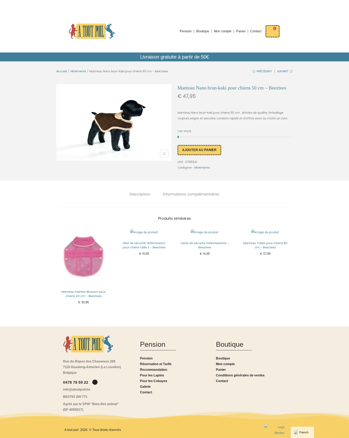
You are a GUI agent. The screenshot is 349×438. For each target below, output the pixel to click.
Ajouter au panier (199, 150)
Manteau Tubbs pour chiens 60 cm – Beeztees (265, 245)
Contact (255, 31)
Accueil (61, 71)
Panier (241, 31)
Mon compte (222, 31)
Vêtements (78, 71)
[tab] (140, 194)
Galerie (145, 386)
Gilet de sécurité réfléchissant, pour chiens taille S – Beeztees (144, 245)
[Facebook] (94, 382)
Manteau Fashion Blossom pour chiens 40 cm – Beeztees (84, 294)
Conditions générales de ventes (240, 375)
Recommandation (153, 369)
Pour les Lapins (152, 375)
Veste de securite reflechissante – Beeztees (205, 245)
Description (140, 194)
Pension (186, 31)
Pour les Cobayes (153, 381)
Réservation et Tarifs (155, 364)
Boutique (202, 31)
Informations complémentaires (191, 194)
